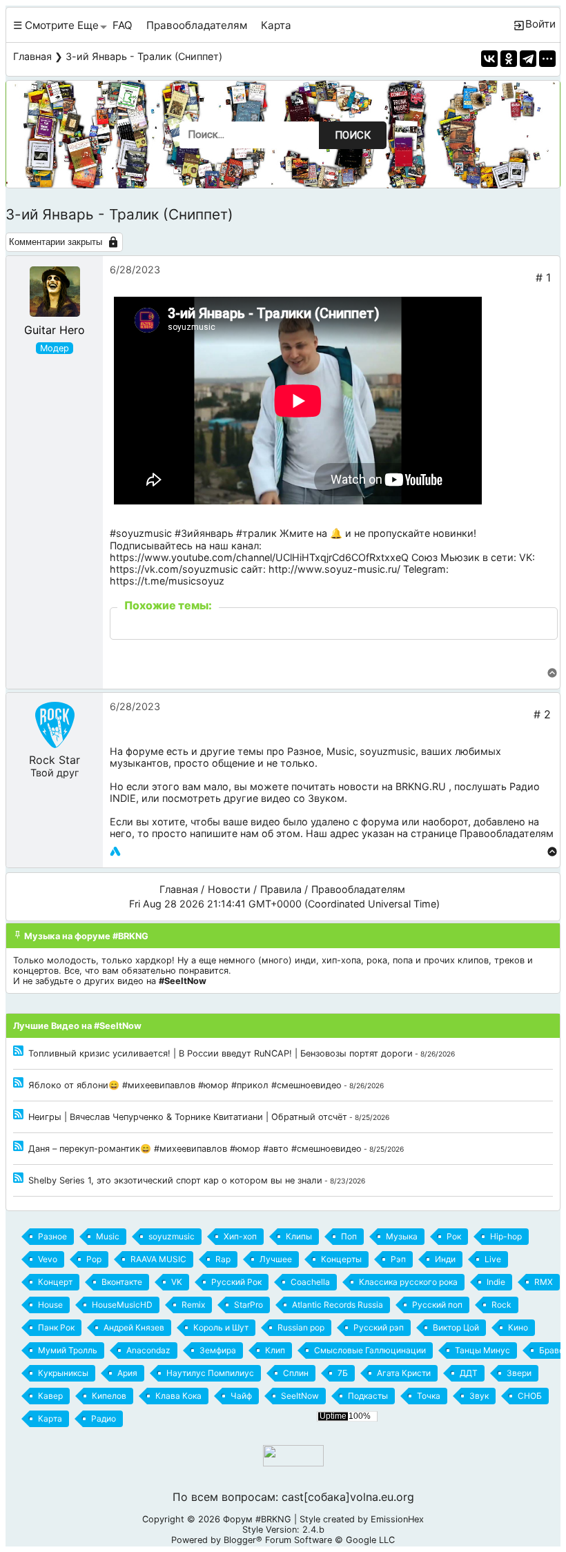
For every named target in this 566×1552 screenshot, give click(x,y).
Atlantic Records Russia (337, 1304)
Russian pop (300, 1327)
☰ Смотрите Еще (56, 25)
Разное (304, 751)
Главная (32, 56)
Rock (501, 1304)
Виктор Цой (456, 1327)
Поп (349, 1236)
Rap (223, 1259)
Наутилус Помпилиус (210, 1373)
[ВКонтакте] (489, 58)
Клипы (299, 1236)
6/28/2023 (135, 269)
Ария (127, 1373)
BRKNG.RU (421, 786)
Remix (193, 1304)
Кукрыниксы (63, 1373)
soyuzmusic (388, 751)
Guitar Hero (54, 330)
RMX (543, 1282)
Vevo (47, 1259)
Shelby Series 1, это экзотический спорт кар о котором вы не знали (175, 1180)
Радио (103, 1418)
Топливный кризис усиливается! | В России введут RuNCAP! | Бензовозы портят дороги (220, 1053)
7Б (343, 1373)
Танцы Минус (482, 1350)
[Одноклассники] (508, 58)
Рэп (398, 1259)
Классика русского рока (408, 1282)
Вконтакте (121, 1282)
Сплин (296, 1373)
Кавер (50, 1396)
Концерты (341, 1259)
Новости (229, 889)
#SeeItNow (182, 981)
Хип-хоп (240, 1236)
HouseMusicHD (122, 1304)
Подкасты (368, 1396)
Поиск (353, 135)
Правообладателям (196, 25)
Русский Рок (236, 1282)
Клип (275, 1350)
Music (340, 751)
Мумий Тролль (67, 1350)
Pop (93, 1259)
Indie (496, 1282)
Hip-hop (506, 1236)
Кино (518, 1327)
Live (493, 1259)
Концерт (55, 1282)
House (50, 1304)
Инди (445, 1259)
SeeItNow (300, 1396)
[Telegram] (528, 58)
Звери (519, 1373)
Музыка (402, 1236)
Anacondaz (148, 1350)
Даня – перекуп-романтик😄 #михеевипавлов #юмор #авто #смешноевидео (195, 1148)
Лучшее (276, 1259)
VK (176, 1282)
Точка (428, 1396)
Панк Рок (56, 1327)
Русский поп (437, 1304)
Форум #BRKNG (257, 1519)
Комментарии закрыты (55, 242)
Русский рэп (378, 1327)
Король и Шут (220, 1327)
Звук (479, 1396)
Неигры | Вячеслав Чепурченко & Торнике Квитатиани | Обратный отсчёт (187, 1117)
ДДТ (469, 1373)
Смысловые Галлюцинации (370, 1350)
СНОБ (530, 1396)
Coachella (310, 1282)
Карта (276, 25)
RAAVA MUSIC (158, 1259)
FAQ (123, 25)
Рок (454, 1236)
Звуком (326, 798)
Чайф (241, 1396)
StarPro (248, 1304)
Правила (281, 889)
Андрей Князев (134, 1327)
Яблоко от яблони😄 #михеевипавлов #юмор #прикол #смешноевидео (185, 1085)
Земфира (217, 1350)
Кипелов (109, 1396)
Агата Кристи (404, 1373)
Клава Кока (178, 1396)
